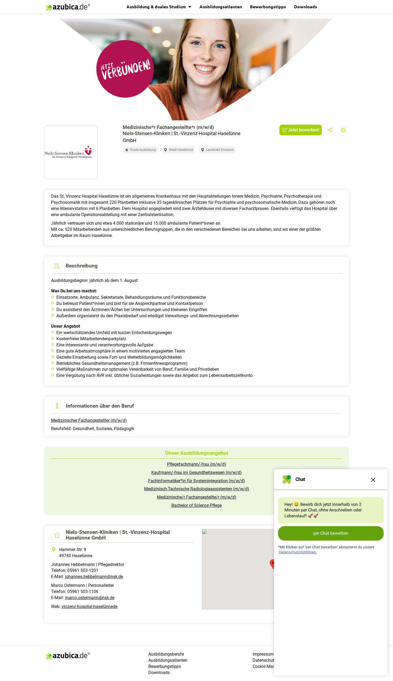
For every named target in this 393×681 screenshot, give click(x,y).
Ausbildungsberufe (166, 654)
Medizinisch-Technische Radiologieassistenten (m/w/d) (196, 488)
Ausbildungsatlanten (220, 6)
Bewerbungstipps (268, 6)
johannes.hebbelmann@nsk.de (94, 576)
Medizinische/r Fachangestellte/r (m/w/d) (196, 497)
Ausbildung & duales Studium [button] (156, 6)
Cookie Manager (268, 666)
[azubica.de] (67, 7)
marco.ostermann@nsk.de (89, 597)
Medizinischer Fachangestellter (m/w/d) (89, 420)
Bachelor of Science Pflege (196, 505)
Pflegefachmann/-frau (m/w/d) (196, 464)
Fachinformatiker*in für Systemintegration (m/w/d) (196, 480)
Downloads (305, 6)
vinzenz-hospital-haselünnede (89, 606)
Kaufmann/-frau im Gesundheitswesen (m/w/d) (196, 472)
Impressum (263, 654)
